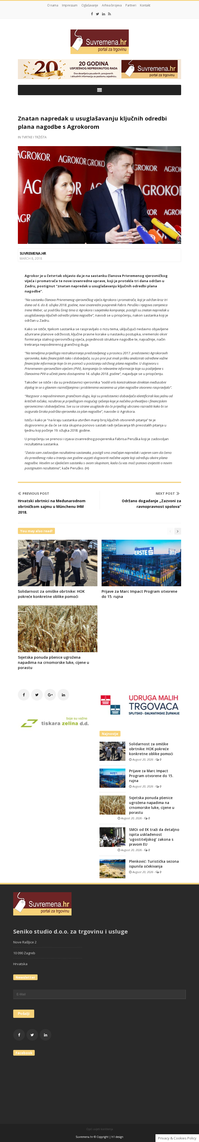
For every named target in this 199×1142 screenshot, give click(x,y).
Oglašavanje (89, 5)
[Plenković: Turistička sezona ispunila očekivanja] (112, 868)
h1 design (117, 1137)
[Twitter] (97, 14)
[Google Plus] (50, 695)
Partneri (130, 5)
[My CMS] (99, 41)
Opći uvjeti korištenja (99, 1129)
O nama (52, 5)
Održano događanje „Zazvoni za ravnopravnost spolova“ (151, 503)
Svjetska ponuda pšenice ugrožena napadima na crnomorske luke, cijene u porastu (53, 662)
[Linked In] (103, 14)
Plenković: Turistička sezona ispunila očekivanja (154, 864)
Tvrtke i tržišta (34, 137)
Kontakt (145, 5)
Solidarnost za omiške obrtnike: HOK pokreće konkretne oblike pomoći (51, 594)
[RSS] (109, 14)
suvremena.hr (33, 253)
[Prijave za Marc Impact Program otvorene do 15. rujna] (112, 777)
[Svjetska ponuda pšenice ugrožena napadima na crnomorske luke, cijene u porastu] (112, 804)
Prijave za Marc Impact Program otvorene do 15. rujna (151, 776)
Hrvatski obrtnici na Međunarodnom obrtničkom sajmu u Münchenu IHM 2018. (52, 506)
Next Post (165, 493)
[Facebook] (92, 14)
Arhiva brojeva (112, 5)
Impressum (69, 5)
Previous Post (36, 493)
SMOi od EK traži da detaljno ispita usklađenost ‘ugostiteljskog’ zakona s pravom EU (154, 837)
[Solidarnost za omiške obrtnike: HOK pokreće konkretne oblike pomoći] (112, 750)
